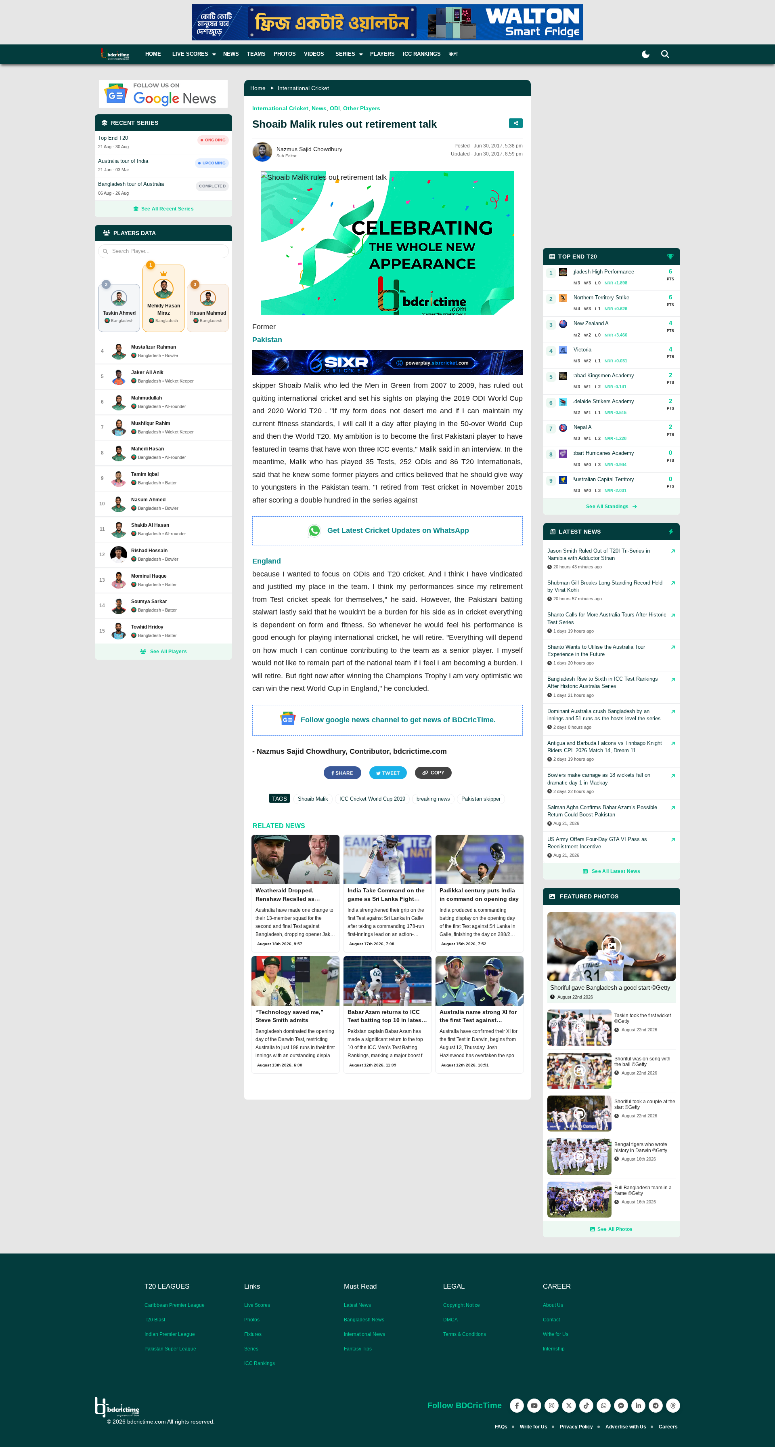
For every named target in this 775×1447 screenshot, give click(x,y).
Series (251, 1349)
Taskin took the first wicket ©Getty (642, 1018)
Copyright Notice (461, 1305)
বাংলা (453, 54)
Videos (314, 54)
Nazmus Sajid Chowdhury (309, 149)
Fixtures (253, 1334)
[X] (569, 1406)
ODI (335, 108)
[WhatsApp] (604, 1406)
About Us (553, 1305)
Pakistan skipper (481, 799)
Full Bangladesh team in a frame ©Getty (643, 1190)
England (266, 561)
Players (382, 54)
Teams (256, 54)
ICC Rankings (422, 54)
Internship (554, 1349)
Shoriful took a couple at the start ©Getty (644, 1104)
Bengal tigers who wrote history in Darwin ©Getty (640, 1147)
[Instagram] (552, 1406)
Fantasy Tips (358, 1349)
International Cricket (303, 88)
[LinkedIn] (638, 1406)
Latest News (357, 1305)
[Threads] (673, 1406)
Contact (551, 1320)
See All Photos (615, 1229)
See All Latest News (616, 871)
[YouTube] (534, 1406)
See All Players (168, 651)
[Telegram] (656, 1406)
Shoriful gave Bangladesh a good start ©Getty (610, 987)
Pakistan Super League (170, 1349)
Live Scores (257, 1305)
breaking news (433, 799)
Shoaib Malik (313, 799)
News (231, 54)
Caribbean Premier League (175, 1305)
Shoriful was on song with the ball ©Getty (642, 1061)
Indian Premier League (170, 1334)
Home (153, 54)
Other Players (361, 108)
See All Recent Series (167, 209)
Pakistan (267, 340)
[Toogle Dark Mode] (645, 54)
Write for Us (555, 1334)
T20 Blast (155, 1320)
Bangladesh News (364, 1320)
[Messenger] (621, 1406)
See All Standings (607, 506)
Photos (285, 54)
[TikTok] (586, 1406)
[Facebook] (517, 1406)
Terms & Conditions (464, 1334)
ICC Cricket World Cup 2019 (372, 799)
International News (364, 1334)
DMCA (450, 1320)
